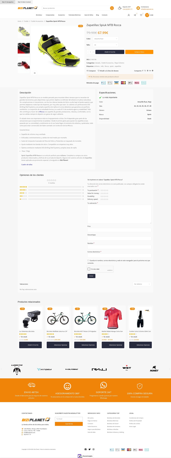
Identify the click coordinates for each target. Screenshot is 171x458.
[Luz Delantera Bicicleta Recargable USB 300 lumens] (30, 322)
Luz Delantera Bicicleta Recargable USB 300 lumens (28, 336)
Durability (90, 200)
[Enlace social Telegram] (152, 74)
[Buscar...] (112, 8)
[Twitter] (90, 453)
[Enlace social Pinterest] (147, 74)
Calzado (97, 67)
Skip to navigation (7, 2)
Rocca (107, 70)
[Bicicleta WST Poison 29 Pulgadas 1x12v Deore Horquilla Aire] (85, 322)
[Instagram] (94, 453)
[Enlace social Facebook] (143, 74)
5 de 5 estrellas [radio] (107, 194)
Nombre (90, 247)
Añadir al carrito (110, 56)
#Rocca (41, 115)
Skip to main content (24, 2)
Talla (88, 45)
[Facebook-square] (86, 453)
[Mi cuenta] (129, 15)
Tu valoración (92, 207)
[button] (30, 348)
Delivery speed (92, 203)
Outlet (26, 21)
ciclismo (97, 70)
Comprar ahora (139, 56)
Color (88, 39)
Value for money (93, 197)
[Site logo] (28, 8)
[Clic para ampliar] (34, 73)
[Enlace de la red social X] (145, 74)
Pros (89, 230)
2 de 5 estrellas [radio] (103, 194)
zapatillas (118, 70)
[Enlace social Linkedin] (150, 74)
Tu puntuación (93, 194)
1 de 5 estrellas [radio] (101, 194)
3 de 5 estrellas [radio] (104, 194)
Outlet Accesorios (37, 21)
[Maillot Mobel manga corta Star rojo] (113, 322)
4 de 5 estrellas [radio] (106, 194)
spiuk (112, 70)
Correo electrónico (94, 255)
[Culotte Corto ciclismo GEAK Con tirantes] (140, 322)
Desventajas (91, 238)
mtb (102, 70)
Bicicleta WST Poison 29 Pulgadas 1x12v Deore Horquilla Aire (85, 336)
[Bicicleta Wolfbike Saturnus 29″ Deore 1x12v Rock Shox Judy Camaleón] (58, 322)
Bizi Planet (64, 164)
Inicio (19, 21)
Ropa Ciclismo (119, 67)
